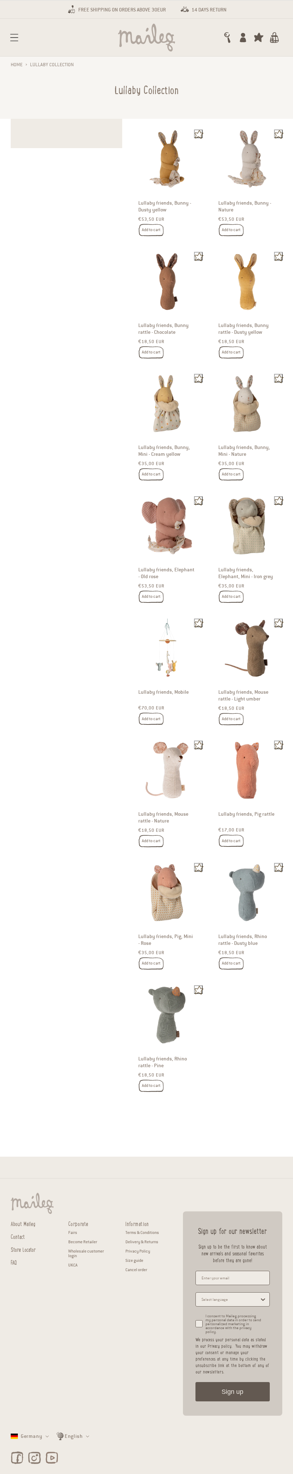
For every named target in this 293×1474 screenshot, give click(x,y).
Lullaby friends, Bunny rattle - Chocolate (163, 329)
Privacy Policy (137, 1251)
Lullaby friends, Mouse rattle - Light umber (243, 695)
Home (17, 64)
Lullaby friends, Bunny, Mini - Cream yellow (164, 451)
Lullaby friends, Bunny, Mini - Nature (244, 451)
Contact (18, 1236)
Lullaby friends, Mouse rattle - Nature (163, 818)
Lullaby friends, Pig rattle (246, 814)
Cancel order (136, 1270)
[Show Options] (263, 1299)
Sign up (232, 1391)
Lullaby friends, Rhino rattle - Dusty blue (242, 940)
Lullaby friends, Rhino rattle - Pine (162, 1062)
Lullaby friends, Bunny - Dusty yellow (164, 206)
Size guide (134, 1260)
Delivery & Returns (141, 1242)
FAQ (14, 1261)
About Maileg (23, 1223)
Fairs (72, 1232)
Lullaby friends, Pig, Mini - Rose (165, 940)
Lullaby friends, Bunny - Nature (244, 206)
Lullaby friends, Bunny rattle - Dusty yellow (243, 329)
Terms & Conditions (142, 1232)
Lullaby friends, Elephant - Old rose (166, 573)
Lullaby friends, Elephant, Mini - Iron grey (245, 573)
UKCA (73, 1265)
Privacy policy (220, 1345)
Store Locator (23, 1249)
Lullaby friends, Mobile (163, 692)
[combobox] (230, 1299)
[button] (14, 37)
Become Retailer (82, 1242)
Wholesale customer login (86, 1253)
